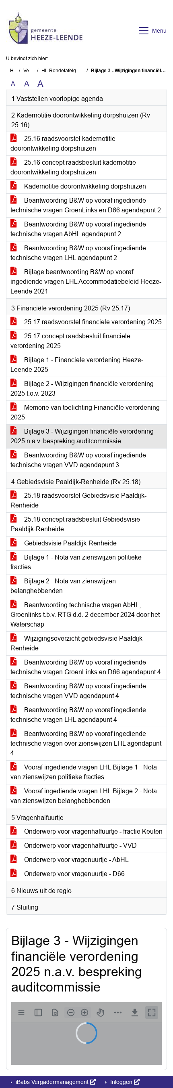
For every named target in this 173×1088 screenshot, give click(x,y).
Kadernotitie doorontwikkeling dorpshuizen (84, 186)
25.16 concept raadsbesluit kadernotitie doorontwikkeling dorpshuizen (73, 167)
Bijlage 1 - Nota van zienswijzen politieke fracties (76, 562)
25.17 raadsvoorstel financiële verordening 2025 (92, 322)
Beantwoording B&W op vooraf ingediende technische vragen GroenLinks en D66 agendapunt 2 (85, 205)
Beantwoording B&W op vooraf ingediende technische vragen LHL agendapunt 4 (78, 714)
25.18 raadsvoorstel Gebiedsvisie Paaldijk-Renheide (78, 500)
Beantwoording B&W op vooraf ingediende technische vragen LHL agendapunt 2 (78, 253)
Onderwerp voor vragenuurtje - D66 (74, 873)
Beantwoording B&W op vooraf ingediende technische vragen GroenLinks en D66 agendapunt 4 (85, 667)
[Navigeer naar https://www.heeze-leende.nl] (45, 31)
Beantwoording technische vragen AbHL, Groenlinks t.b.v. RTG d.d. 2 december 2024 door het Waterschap (85, 615)
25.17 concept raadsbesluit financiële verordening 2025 (70, 341)
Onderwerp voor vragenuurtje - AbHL (76, 859)
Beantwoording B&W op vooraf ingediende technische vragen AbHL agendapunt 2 (78, 229)
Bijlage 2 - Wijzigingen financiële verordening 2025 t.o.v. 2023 (82, 388)
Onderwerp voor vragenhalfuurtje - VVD (80, 845)
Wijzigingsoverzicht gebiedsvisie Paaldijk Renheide (76, 643)
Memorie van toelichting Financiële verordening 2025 (85, 412)
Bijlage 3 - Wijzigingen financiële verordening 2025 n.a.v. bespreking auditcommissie (82, 436)
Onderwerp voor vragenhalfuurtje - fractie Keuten (93, 831)
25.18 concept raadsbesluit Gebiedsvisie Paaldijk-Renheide (75, 524)
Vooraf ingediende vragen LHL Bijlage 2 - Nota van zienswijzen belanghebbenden (83, 796)
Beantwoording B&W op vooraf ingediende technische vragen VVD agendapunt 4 (78, 691)
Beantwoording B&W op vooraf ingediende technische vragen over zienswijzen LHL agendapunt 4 (85, 743)
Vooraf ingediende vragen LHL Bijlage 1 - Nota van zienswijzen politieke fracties (83, 772)
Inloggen (121, 1082)
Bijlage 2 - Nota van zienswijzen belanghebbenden (63, 586)
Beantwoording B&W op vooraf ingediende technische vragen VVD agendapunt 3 (78, 460)
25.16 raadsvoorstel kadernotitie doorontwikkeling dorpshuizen (62, 143)
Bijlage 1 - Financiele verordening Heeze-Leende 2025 (76, 364)
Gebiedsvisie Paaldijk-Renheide (70, 543)
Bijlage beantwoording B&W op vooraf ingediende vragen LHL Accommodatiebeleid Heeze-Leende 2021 (85, 281)
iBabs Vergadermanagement (52, 1082)
